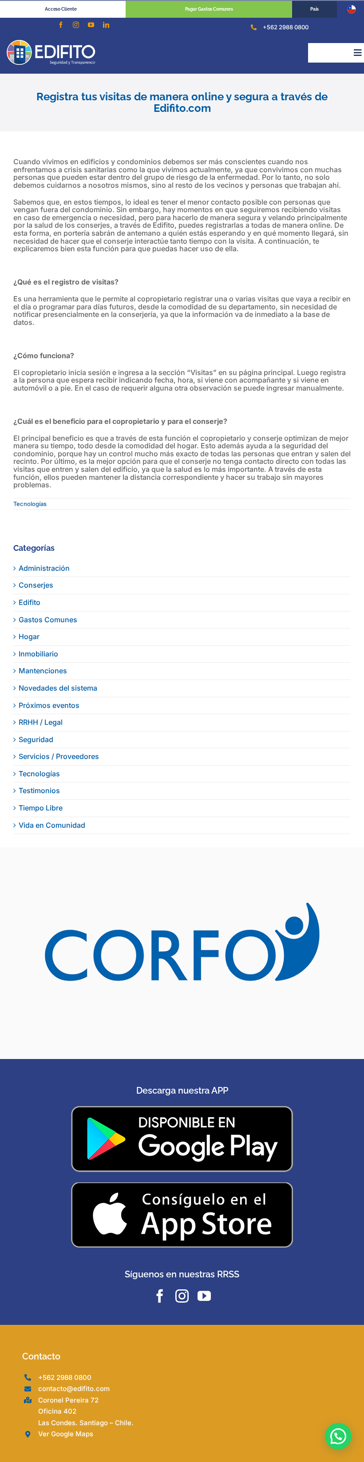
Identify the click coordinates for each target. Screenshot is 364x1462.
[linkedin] (106, 25)
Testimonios (39, 790)
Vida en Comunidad (52, 825)
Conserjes (36, 585)
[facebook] (61, 25)
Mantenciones (43, 670)
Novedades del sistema (58, 688)
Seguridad (36, 739)
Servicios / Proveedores (59, 756)
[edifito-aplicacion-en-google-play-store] (182, 1115)
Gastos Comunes (48, 619)
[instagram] (76, 25)
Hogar (29, 636)
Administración (44, 568)
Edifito (29, 602)
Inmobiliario (38, 653)
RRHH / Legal (41, 722)
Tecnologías (30, 503)
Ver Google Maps (65, 1439)
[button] (338, 1436)
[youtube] (91, 25)
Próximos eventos (49, 705)
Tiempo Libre (41, 807)
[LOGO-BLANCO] (51, 43)
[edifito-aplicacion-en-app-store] (182, 1190)
